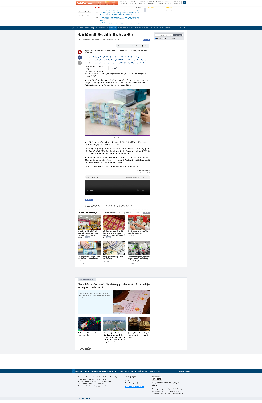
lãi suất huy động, (116, 206)
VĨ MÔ (141, 28)
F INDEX (182, 28)
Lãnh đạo (175, 38)
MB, (94, 206)
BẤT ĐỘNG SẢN (94, 28)
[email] (80, 63)
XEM (146, 213)
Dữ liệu (176, 28)
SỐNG (161, 28)
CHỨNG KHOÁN (84, 28)
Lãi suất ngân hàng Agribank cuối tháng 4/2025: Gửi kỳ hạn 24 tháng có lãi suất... (119, 63)
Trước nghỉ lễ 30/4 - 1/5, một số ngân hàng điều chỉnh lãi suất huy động (116, 57)
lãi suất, (108, 206)
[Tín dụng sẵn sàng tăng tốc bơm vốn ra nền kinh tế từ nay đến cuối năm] (89, 248)
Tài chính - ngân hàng (113, 39)
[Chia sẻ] (80, 57)
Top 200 (187, 371)
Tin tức (167, 38)
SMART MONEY (121, 28)
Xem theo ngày (110, 213)
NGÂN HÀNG (113, 28)
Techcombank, (100, 206)
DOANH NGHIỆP (103, 28)
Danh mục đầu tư (85, 15)
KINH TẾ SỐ (147, 28)
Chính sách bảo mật (84, 398)
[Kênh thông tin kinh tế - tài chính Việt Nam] (97, 3)
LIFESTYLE (167, 28)
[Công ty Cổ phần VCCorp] (168, 378)
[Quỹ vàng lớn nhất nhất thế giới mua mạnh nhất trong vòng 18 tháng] (139, 324)
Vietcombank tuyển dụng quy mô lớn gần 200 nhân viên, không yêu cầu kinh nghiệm (139, 259)
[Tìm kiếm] (177, 35)
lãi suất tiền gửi (127, 206)
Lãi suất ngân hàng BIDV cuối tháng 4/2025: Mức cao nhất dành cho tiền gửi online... (120, 60)
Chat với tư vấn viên (135, 387)
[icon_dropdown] (184, 2)
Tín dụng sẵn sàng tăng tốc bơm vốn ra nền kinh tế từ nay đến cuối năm (89, 259)
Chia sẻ (147, 39)
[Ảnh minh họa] (117, 112)
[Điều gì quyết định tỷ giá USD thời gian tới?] (114, 248)
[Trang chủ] (73, 28)
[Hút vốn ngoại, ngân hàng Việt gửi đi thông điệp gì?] (139, 222)
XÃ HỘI (77, 28)
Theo (117, 177)
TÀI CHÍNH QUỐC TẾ (132, 28)
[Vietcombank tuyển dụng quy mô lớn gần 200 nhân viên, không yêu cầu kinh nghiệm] (139, 248)
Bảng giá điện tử (85, 11)
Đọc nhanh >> (139, 7)
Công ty (158, 38)
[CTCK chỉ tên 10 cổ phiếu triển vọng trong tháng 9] (89, 324)
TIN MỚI (114, 68)
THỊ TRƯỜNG (154, 28)
